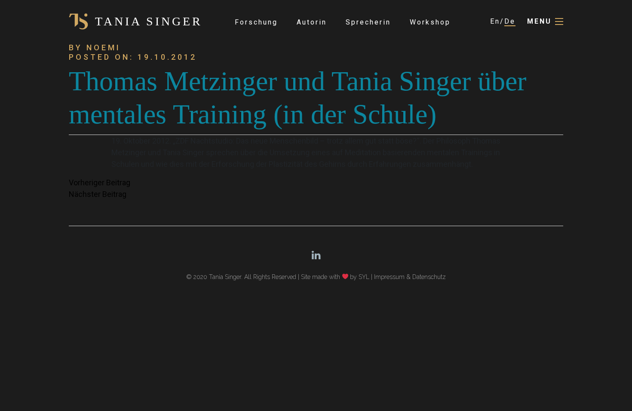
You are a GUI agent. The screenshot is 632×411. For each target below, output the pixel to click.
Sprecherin (368, 22)
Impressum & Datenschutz (410, 276)
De (509, 21)
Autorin (312, 22)
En (495, 21)
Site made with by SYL (335, 276)
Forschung (256, 22)
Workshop (430, 22)
